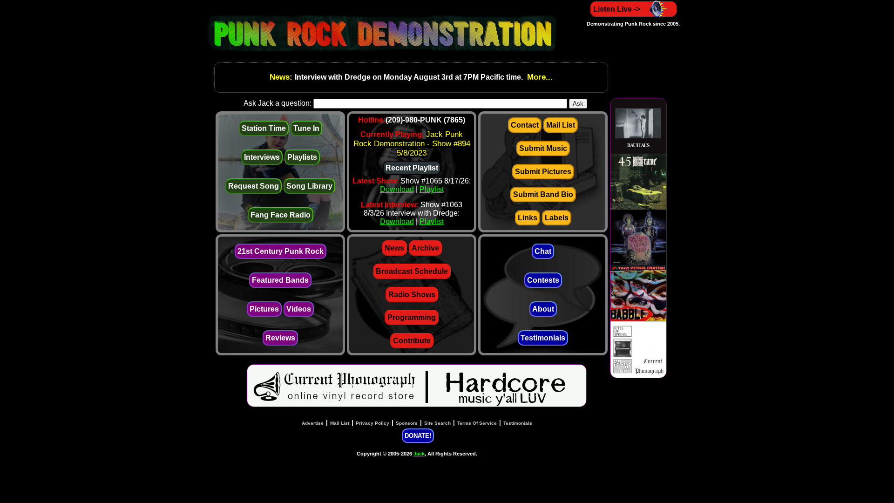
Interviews (262, 157)
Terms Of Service (477, 423)
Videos (298, 309)
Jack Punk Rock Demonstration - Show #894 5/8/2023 (411, 143)
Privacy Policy (372, 423)
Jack (419, 453)
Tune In (306, 128)
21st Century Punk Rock (280, 251)
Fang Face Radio (281, 215)
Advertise (313, 423)
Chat (543, 251)
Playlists (302, 157)
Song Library (309, 186)
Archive (425, 248)
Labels (557, 218)
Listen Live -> (616, 9)
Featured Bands (280, 280)
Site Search (437, 423)
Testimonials (543, 338)
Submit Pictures (543, 172)
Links (527, 218)
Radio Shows (411, 295)
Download (397, 189)
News (394, 248)
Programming (411, 317)
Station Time (264, 128)
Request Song (253, 186)
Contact (525, 125)
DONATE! (418, 435)
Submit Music (543, 148)
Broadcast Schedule (412, 271)
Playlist (432, 189)
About (543, 309)
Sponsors (407, 423)
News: (282, 77)
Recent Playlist (412, 168)
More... (539, 77)
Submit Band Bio (543, 194)
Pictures (264, 309)
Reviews (280, 338)
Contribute (412, 341)
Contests (543, 280)
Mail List (560, 125)
